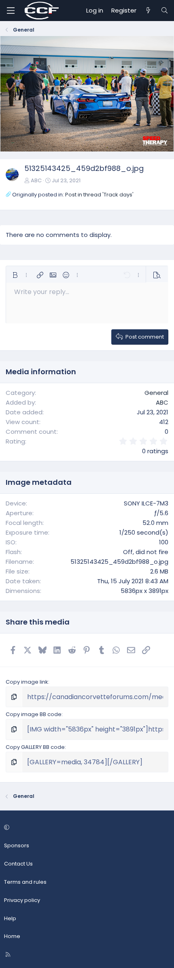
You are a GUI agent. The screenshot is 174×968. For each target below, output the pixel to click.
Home (12, 936)
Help (10, 918)
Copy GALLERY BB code (35, 747)
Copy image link (27, 682)
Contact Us (18, 864)
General (156, 392)
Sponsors (16, 845)
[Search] (164, 10)
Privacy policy (22, 900)
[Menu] (10, 10)
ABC (36, 180)
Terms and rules (25, 882)
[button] (15, 275)
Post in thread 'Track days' (99, 194)
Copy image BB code (34, 714)
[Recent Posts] (148, 10)
